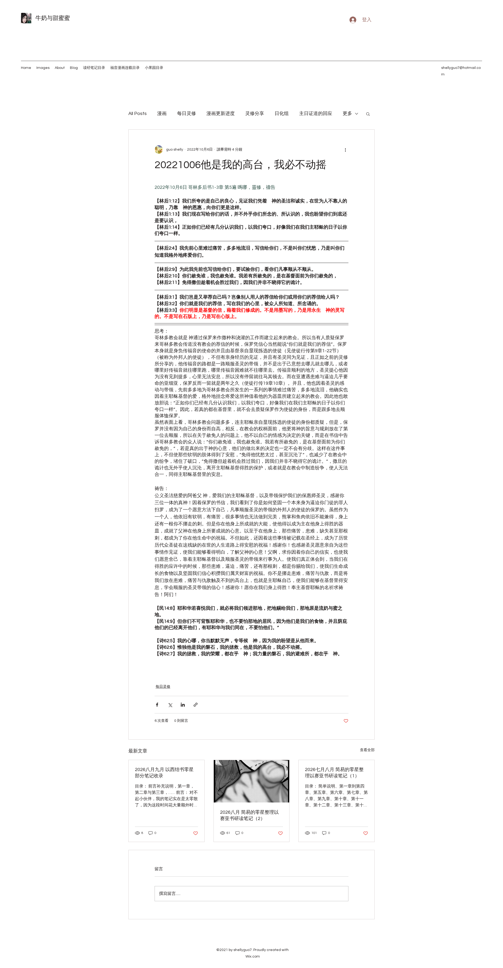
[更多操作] (345, 149)
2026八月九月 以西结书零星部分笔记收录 (164, 772)
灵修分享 (254, 113)
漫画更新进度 (220, 113)
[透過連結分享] (195, 704)
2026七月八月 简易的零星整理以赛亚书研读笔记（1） (334, 772)
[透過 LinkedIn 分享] (182, 704)
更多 (347, 113)
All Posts (137, 113)
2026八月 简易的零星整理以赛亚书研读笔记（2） (249, 815)
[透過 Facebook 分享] (157, 704)
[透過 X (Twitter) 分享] (169, 704)
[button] (367, 114)
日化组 (282, 113)
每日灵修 (186, 113)
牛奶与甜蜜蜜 (52, 18)
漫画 (162, 113)
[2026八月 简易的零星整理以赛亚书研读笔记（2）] (251, 781)
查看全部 (367, 750)
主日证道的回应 (315, 113)
